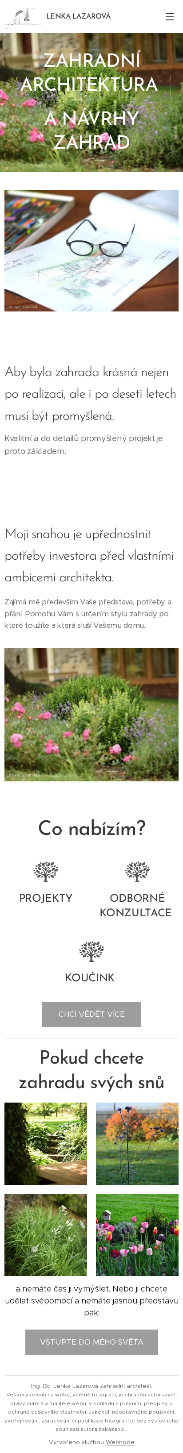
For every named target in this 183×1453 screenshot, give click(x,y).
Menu (170, 16)
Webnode (120, 1442)
